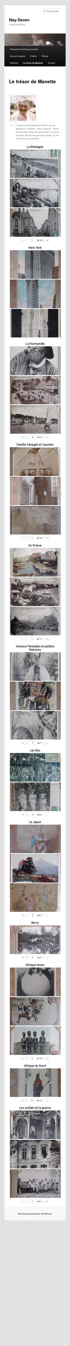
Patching (14, 62)
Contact (51, 62)
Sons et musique (17, 56)
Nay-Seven (19, 20)
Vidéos (33, 56)
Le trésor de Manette (33, 62)
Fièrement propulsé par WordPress (35, 1213)
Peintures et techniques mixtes (24, 49)
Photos (45, 56)
